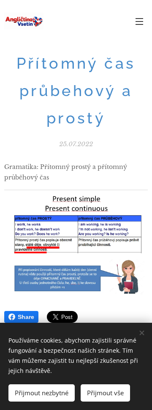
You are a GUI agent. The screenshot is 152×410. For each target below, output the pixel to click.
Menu (139, 21)
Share (26, 317)
